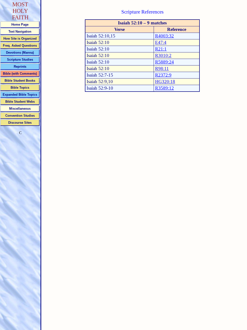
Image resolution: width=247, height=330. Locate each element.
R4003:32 (164, 35)
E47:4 (160, 42)
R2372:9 (163, 75)
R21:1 (161, 48)
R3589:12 (164, 88)
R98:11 (162, 68)
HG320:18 (165, 81)
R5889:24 (164, 62)
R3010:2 (163, 55)
